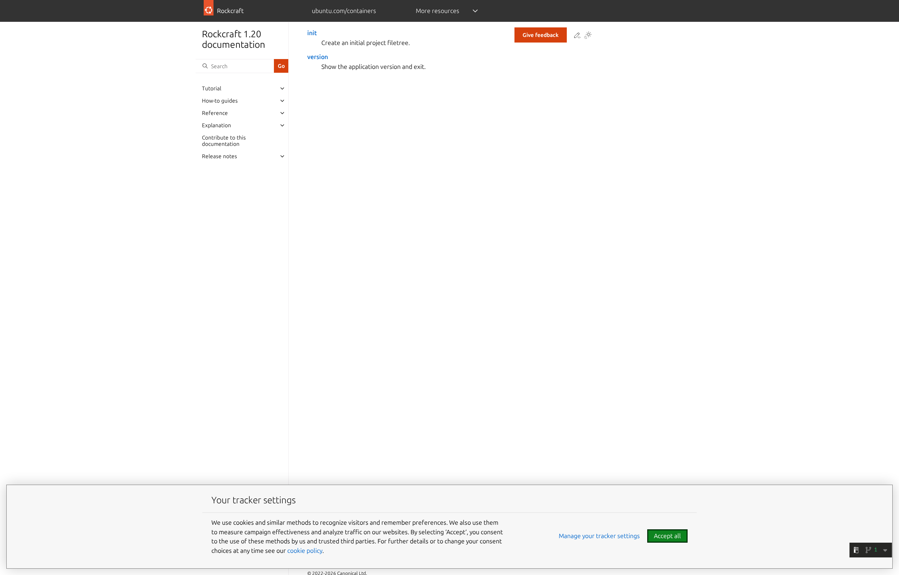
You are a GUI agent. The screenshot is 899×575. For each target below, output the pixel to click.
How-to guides (220, 101)
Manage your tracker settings (599, 535)
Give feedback (541, 35)
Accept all (667, 535)
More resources (437, 10)
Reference (215, 113)
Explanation (216, 125)
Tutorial (211, 88)
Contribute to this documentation (224, 141)
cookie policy (304, 550)
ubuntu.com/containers (344, 10)
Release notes (219, 156)
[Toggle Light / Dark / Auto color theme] (588, 35)
